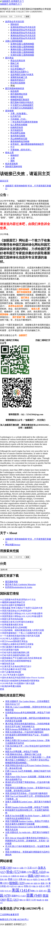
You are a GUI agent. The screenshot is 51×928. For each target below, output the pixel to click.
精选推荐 (14, 91)
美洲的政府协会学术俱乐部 (23, 33)
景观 (13, 879)
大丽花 (15, 876)
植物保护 (14, 155)
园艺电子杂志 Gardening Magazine (20, 584)
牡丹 (13, 886)
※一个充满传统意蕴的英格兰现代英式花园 (20, 636)
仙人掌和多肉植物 (18, 125)
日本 (3, 879)
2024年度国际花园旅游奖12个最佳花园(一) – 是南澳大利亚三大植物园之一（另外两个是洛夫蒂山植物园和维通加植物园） (27, 760)
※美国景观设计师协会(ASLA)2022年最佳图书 (21, 616)
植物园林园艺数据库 (19, 99)
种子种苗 (14, 66)
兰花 (32, 868)
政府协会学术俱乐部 (14, 21)
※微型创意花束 (7, 664)
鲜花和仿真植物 (17, 83)
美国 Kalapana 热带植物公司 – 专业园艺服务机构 (27, 729)
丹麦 (16, 868)
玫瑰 (28, 886)
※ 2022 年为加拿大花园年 (12, 675)
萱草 (22, 900)
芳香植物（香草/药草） (21, 150)
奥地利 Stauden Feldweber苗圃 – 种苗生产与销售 (27, 807)
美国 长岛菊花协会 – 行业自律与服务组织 (24, 732)
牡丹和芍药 (15, 116)
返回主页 (4, 181)
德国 (34, 875)
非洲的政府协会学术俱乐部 (23, 38)
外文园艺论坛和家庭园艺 (21, 108)
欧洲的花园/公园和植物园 (22, 47)
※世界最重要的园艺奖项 (11, 625)
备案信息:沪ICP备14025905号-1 (14, 919)
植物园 (17, 883)
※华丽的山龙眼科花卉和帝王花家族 (16, 644)
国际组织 (14, 24)
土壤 (12, 158)
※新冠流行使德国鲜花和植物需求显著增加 (19, 681)
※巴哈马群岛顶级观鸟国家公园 (14, 655)
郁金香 (40, 900)
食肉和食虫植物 (17, 136)
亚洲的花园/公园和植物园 (22, 44)
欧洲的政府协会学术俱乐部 (23, 30)
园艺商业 (9, 58)
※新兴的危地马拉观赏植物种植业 (15, 661)
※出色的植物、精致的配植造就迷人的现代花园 (22, 630)
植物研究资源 (16, 97)
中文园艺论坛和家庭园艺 (21, 105)
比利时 (29, 883)
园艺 (39, 871)
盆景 (42, 886)
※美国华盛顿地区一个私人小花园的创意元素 (21, 633)
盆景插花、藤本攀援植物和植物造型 (27, 144)
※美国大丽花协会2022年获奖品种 (15, 611)
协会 (13, 871)
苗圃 (34, 895)
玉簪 (20, 886)
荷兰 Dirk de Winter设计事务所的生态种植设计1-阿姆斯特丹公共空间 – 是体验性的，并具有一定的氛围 (27, 841)
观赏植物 (9, 111)
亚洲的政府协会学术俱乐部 (23, 27)
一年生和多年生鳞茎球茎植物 (24, 122)
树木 (44, 879)
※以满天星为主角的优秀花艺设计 (15, 666)
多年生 (6, 876)
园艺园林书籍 (11, 582)
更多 (2, 689)
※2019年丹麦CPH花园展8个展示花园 (17, 683)
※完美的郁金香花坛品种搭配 (13, 627)
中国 (6, 867)
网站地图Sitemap (12, 545)
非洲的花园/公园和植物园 (22, 55)
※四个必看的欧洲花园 (10, 672)
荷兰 (13, 899)
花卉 (43, 891)
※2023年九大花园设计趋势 (12, 638)
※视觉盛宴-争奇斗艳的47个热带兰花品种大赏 (21, 608)
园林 (26, 872)
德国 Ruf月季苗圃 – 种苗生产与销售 (21, 751)
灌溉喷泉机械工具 (18, 77)
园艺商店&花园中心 (19, 72)
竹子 (12, 147)
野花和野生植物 (17, 133)
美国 (21, 890)
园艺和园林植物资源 (14, 88)
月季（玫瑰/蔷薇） (19, 113)
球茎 (35, 886)
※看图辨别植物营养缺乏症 (12, 602)
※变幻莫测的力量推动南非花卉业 (15, 647)
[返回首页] (12, 1)
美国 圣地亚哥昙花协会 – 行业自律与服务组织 (26, 793)
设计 (31, 900)
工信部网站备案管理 (9, 914)
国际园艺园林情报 (13, 166)
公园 (23, 868)
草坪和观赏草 (16, 130)
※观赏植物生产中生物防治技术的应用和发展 (21, 658)
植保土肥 (9, 152)
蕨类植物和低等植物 (19, 141)
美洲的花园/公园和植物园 (22, 52)
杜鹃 (37, 879)
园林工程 (14, 63)
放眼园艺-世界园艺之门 (11, 4)
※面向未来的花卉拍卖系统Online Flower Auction (22, 677)
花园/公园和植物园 (13, 41)
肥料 (12, 161)
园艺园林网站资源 (18, 94)
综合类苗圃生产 (17, 69)
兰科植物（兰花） (18, 119)
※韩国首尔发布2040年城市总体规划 (16, 622)
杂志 (30, 879)
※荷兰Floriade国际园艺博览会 (14, 641)
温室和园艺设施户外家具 (21, 74)
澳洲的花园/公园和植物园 (22, 49)
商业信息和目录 (17, 60)
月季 (22, 879)
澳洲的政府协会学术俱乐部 (23, 35)
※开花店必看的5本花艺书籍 (13, 669)
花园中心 (18, 895)
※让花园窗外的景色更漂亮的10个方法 (18, 599)
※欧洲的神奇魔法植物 (10, 686)
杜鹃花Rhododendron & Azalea (18, 587)
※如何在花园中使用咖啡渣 (12, 605)
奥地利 (23, 876)
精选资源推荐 (11, 164)
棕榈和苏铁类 (16, 127)
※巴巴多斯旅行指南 (9, 650)
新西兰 (45, 876)
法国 (36, 883)
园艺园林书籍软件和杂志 (21, 102)
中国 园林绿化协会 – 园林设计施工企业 (23, 754)
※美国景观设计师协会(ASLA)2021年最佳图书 (21, 613)
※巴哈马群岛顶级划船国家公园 (14, 652)
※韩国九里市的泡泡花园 (11, 619)
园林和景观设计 (17, 80)
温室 (44, 883)
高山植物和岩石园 (18, 139)
